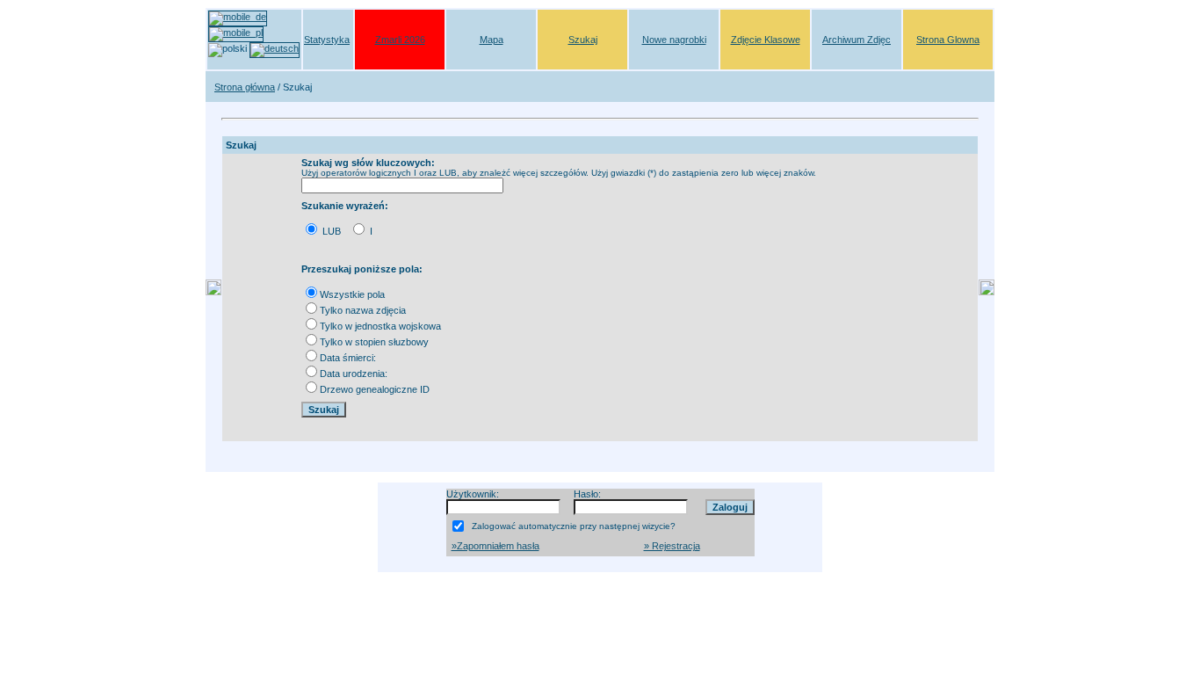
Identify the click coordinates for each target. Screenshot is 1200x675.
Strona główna (244, 87)
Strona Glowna (948, 39)
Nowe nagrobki (674, 39)
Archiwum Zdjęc (856, 39)
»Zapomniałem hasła (495, 546)
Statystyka (327, 39)
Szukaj (582, 39)
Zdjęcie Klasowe (765, 39)
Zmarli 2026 (400, 39)
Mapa (491, 39)
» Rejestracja (672, 546)
